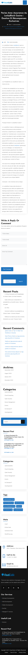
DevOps (4, 608)
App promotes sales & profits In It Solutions (14, 354)
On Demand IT (8, 409)
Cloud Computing (9, 395)
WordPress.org (8, 534)
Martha (7, 341)
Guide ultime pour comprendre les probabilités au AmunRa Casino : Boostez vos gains (13, 302)
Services (4, 622)
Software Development (8, 598)
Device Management (10, 402)
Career (6, 652)
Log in (6, 524)
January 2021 (8, 377)
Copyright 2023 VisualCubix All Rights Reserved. (13, 650)
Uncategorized (8, 412)
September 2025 (9, 370)
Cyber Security (8, 399)
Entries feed (8, 527)
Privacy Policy (22, 652)
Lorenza (7, 346)
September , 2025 (8, 440)
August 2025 (8, 373)
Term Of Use (13, 652)
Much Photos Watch (10, 336)
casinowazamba (16, 24)
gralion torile (8, 331)
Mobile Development (7, 605)
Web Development (7, 601)
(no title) (7, 308)
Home (9, 24)
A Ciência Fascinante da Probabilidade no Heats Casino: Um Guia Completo (14, 437)
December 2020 (9, 380)
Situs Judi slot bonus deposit (12, 352)
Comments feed (9, 530)
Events (6, 405)
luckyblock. (16, 45)
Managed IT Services (7, 611)
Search (5, 277)
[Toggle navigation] (25, 2)
